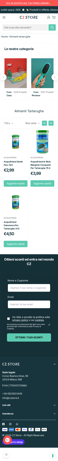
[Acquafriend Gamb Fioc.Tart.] (16, 142)
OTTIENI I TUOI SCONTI (29, 337)
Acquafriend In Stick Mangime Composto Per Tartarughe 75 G (40, 164)
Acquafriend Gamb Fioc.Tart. (13, 163)
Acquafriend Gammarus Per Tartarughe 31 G (11, 225)
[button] (54, 17)
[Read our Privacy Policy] (49, 324)
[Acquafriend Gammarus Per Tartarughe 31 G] (16, 202)
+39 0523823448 (12, 393)
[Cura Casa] (15, 73)
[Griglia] (51, 123)
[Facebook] (3, 424)
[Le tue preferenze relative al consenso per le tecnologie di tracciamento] (53, 456)
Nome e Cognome (18, 280)
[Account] (48, 17)
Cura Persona (36, 94)
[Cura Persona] (42, 73)
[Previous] (3, 77)
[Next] (54, 77)
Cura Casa (9, 94)
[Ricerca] (52, 27)
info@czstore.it (10, 397)
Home (4, 36)
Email (11, 296)
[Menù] (4, 17)
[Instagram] (10, 424)
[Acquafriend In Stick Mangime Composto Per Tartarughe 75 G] (42, 142)
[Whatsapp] (17, 424)
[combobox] (29, 27)
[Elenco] (44, 123)
